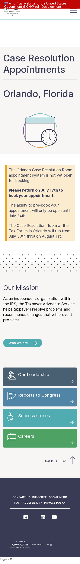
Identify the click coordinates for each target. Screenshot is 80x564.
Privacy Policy (55, 502)
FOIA (17, 502)
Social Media (58, 497)
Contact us (21, 497)
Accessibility (32, 502)
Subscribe (39, 497)
